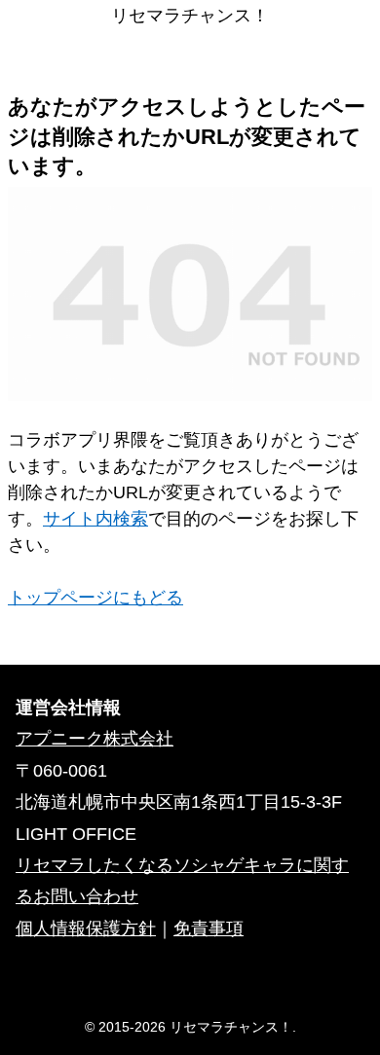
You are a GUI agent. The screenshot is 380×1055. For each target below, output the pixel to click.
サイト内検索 (95, 518)
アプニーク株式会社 (94, 738)
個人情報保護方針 (86, 928)
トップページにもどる (95, 597)
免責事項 (208, 928)
